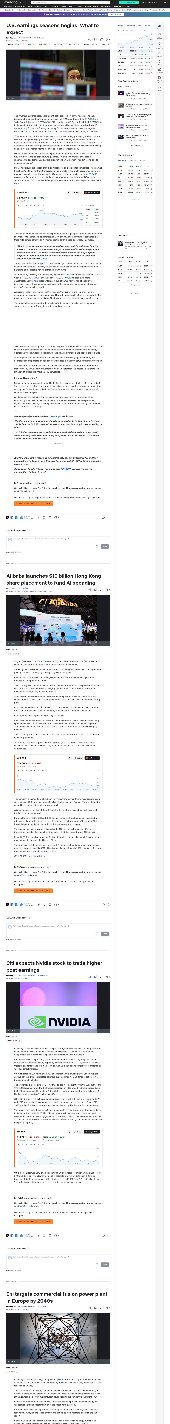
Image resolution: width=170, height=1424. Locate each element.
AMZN (68, 278)
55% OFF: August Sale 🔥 (129, 2)
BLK (99, 122)
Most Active (122, 160)
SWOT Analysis (132, 10)
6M (31, 205)
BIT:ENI (61, 1379)
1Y (35, 205)
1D (19, 205)
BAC (37, 128)
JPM (94, 119)
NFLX (51, 131)
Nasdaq (120, 66)
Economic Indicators (55, 10)
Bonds (140, 25)
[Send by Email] (50, 517)
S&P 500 (93, 174)
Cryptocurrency (76, 10)
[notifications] (160, 2)
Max (43, 205)
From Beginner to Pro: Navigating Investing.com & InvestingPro (135, 243)
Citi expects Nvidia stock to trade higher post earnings (137, 126)
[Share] (89, 39)
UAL (27, 131)
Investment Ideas (119, 10)
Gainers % (132, 160)
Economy (67, 10)
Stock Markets (42, 10)
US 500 (120, 55)
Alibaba (44, 661)
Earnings (109, 10)
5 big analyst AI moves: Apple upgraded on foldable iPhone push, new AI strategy (138, 93)
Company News (100, 10)
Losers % (142, 160)
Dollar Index (122, 73)
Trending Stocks (125, 257)
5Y (38, 205)
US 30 (120, 51)
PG (95, 131)
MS (65, 128)
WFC (47, 122)
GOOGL (36, 278)
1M (27, 205)
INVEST (44, 258)
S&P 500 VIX (122, 69)
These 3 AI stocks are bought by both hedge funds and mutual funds (138, 115)
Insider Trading (88, 10)
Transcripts (153, 10)
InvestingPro (56, 416)
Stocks (147, 25)
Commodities (32, 10)
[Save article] (95, 39)
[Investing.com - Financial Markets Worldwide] (13, 2)
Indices (120, 25)
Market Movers (125, 155)
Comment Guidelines (13, 552)
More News (135, 145)
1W (23, 205)
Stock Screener (106, 6)
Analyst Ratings (143, 10)
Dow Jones (122, 58)
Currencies (22, 10)
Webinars (122, 235)
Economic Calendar (91, 6)
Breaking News (10, 10)
